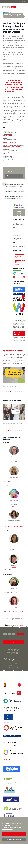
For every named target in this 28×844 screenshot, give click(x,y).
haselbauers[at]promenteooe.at (14, 506)
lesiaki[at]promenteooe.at (18, 611)
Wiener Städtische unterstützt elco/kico (12, 423)
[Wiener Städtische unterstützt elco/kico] (14, 412)
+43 (5, 141)
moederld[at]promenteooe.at (18, 481)
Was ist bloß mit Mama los (10, 386)
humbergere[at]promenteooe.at (14, 462)
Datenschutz (17, 663)
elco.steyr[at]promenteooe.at (10, 142)
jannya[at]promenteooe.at (18, 592)
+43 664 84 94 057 (10, 141)
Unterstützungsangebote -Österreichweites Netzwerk (20, 262)
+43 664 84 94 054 (8, 134)
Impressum (10, 663)
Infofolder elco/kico (19, 254)
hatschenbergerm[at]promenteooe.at (14, 526)
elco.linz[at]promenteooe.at (10, 135)
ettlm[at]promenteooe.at (18, 569)
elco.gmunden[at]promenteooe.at (11, 160)
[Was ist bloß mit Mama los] (14, 375)
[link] (19, 273)
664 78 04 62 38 (9, 159)
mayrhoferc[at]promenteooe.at (14, 551)
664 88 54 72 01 (9, 152)
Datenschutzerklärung (7, 829)
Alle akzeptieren (14, 834)
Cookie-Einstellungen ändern (14, 176)
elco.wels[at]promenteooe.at (10, 153)
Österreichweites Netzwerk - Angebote (11, 146)
